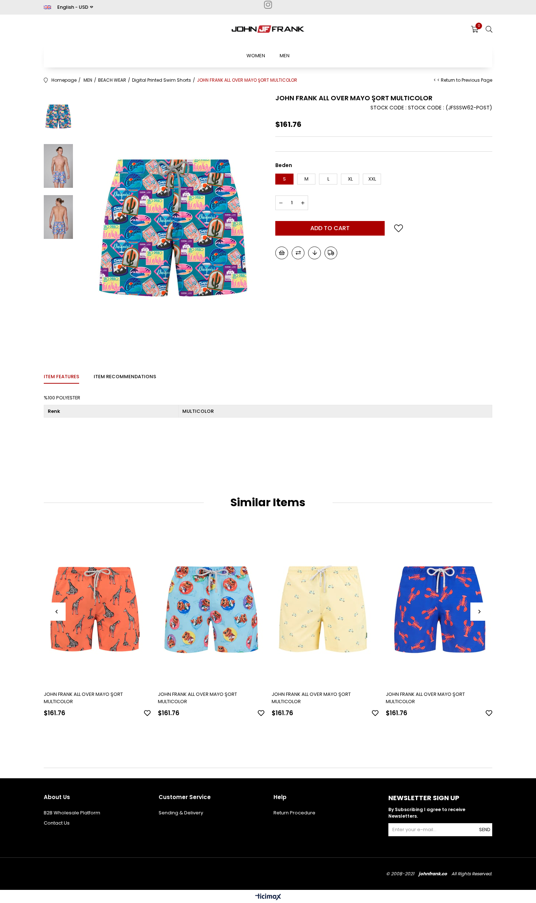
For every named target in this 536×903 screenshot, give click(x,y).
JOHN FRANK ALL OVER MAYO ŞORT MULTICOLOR (83, 698)
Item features (61, 376)
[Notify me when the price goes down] (314, 253)
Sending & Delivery (181, 812)
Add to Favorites (147, 713)
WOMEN (255, 55)
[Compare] (298, 253)
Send (484, 829)
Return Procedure (294, 812)
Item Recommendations (125, 376)
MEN (285, 55)
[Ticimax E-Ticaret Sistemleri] (268, 897)
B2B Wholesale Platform (72, 812)
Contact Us (57, 822)
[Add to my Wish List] (281, 253)
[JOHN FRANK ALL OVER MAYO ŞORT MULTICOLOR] (97, 605)
